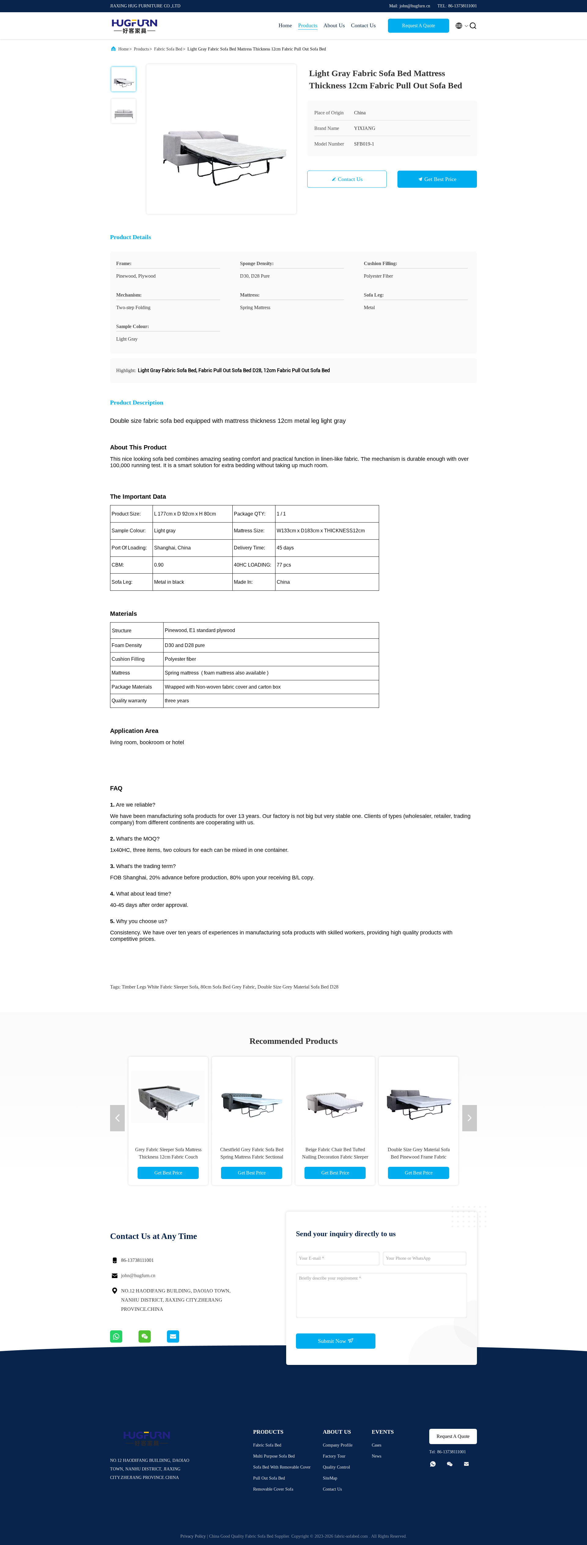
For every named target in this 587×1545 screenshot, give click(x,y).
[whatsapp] (124, 1341)
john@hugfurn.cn (138, 1275)
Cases (376, 1445)
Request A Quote (418, 25)
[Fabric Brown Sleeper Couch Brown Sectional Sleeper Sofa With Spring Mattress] (251, 1096)
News (376, 1456)
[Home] (134, 26)
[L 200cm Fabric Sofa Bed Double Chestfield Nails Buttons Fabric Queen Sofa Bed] (335, 1096)
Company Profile (338, 1445)
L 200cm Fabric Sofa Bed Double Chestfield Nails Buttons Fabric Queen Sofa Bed (335, 1157)
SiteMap (330, 1478)
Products (307, 25)
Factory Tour (334, 1456)
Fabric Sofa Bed (168, 49)
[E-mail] (180, 1341)
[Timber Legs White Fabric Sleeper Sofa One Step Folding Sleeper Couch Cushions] (418, 1096)
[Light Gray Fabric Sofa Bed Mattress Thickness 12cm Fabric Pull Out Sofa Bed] (221, 139)
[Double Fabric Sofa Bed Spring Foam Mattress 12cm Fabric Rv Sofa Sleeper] (168, 1096)
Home (285, 25)
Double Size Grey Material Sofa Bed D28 (297, 986)
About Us (334, 25)
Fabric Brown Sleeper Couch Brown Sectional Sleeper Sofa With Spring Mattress (252, 1157)
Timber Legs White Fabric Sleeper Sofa (160, 986)
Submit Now (333, 1341)
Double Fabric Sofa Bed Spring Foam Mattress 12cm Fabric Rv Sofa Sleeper (168, 1157)
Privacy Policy (193, 1536)
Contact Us (363, 25)
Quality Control (336, 1467)
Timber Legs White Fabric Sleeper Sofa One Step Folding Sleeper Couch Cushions (419, 1157)
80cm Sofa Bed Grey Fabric (228, 986)
